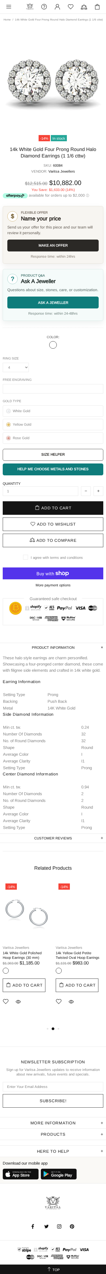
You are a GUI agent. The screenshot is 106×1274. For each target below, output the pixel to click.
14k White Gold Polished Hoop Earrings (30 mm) (22, 955)
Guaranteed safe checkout (53, 598)
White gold (53, 345)
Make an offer (53, 245)
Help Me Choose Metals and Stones (53, 469)
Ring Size (11, 358)
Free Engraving (17, 380)
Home (7, 19)
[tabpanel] (26, 951)
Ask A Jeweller (53, 303)
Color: (53, 337)
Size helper (53, 454)
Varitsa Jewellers (30, 7)
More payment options (53, 585)
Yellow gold (58, 970)
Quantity (12, 484)
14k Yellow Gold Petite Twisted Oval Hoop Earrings (77, 955)
